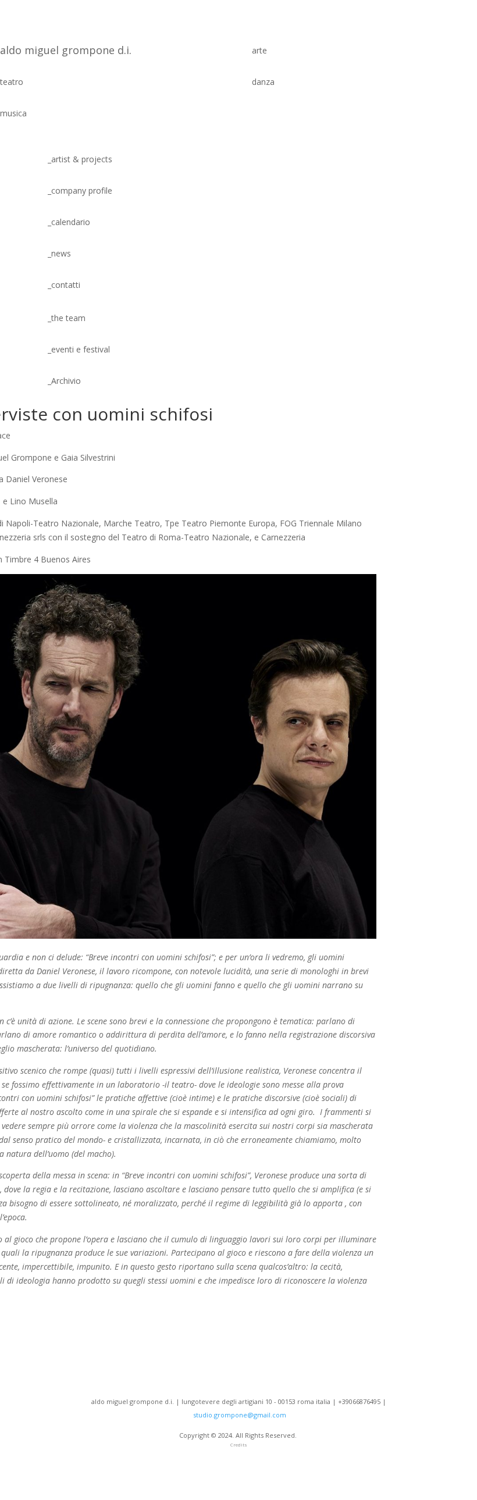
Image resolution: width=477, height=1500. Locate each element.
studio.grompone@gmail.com (239, 1414)
